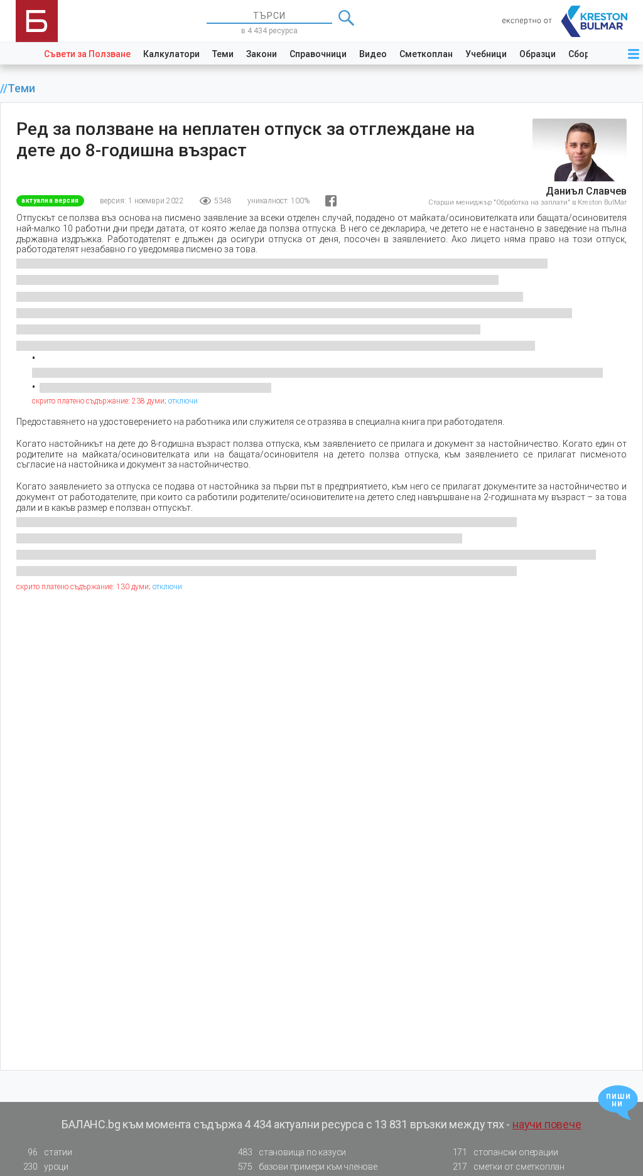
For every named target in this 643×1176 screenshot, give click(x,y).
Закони (261, 54)
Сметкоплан (426, 54)
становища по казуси (292, 1152)
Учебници (486, 54)
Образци (537, 54)
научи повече (546, 1124)
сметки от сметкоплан (509, 1167)
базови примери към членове (307, 1167)
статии (50, 1152)
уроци (45, 1167)
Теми (223, 54)
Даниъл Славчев (586, 191)
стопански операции (505, 1152)
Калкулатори (171, 54)
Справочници (318, 54)
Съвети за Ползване (87, 54)
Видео (373, 54)
